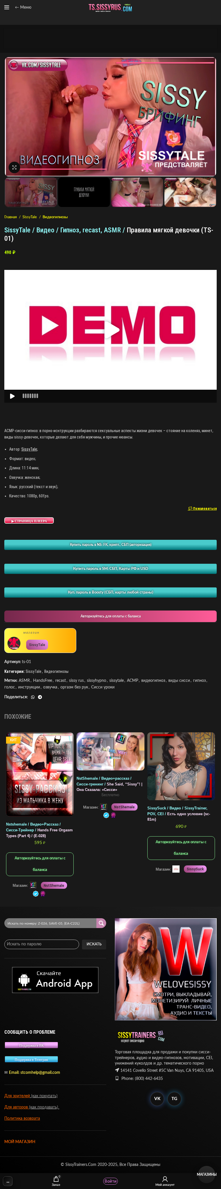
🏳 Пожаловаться (202, 509)
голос (9, 687)
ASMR (24, 681)
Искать (94, 944)
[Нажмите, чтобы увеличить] (14, 167)
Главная (11, 217)
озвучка (50, 687)
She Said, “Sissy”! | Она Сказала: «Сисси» (109, 784)
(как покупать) (44, 1096)
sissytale (116, 681)
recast (60, 681)
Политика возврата (22, 1119)
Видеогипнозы (55, 217)
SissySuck (195, 869)
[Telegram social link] (40, 697)
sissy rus (76, 681)
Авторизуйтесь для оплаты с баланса (111, 616)
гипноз (199, 681)
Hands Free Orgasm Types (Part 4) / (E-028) (39, 830)
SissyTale (30, 217)
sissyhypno (96, 681)
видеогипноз (153, 681)
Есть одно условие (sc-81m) (178, 814)
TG (174, 1099)
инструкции (29, 687)
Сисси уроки (103, 687)
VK (157, 1099)
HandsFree (42, 681)
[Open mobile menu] (6, 7)
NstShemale (54, 886)
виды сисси (179, 681)
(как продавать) (44, 1107)
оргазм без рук (74, 687)
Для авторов (16, 1107)
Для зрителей (17, 1096)
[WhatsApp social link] (32, 697)
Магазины (206, 1174)
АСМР (132, 681)
